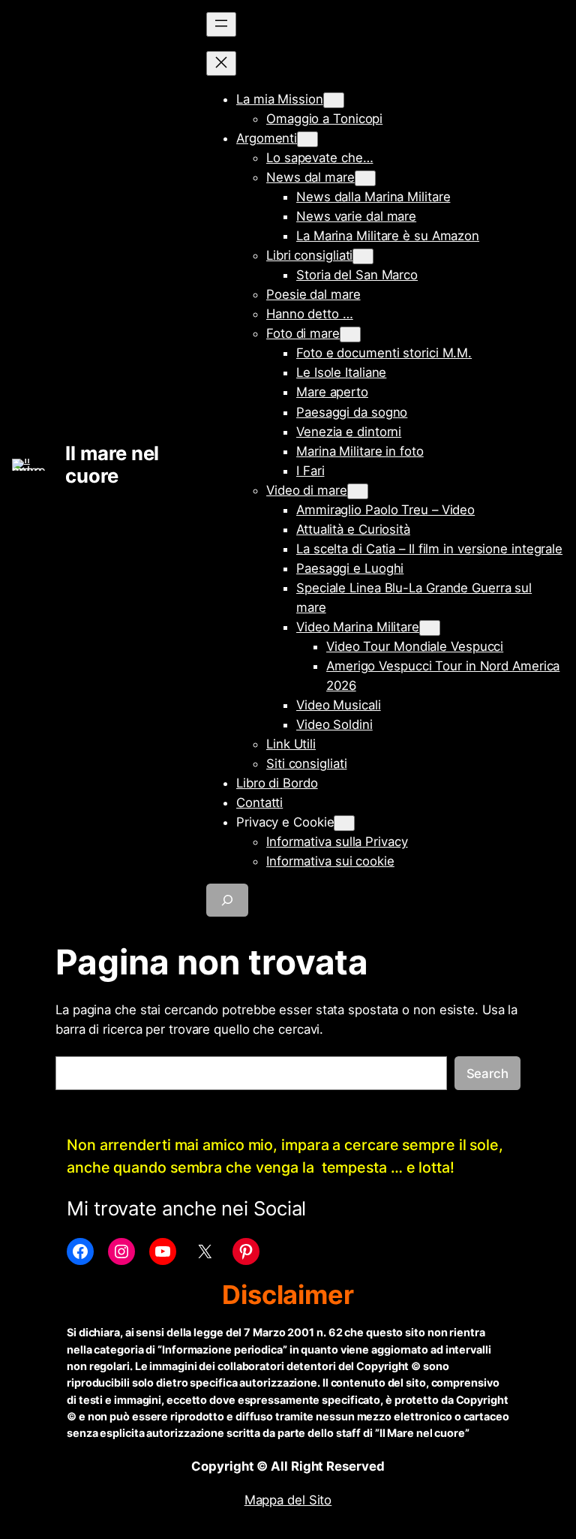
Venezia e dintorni (348, 431)
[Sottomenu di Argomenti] (307, 139)
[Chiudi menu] (221, 63)
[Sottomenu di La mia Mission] (333, 100)
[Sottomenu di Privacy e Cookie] (344, 823)
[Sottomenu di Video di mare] (357, 491)
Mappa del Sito (288, 1499)
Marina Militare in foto (360, 451)
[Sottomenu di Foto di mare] (350, 334)
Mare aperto (332, 391)
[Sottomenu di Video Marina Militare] (429, 628)
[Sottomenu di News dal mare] (365, 178)
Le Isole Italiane (341, 372)
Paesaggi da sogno (351, 412)
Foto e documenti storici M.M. (384, 352)
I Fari (310, 470)
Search (487, 1073)
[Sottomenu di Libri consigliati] (363, 256)
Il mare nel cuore (112, 464)
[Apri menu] (221, 24)
